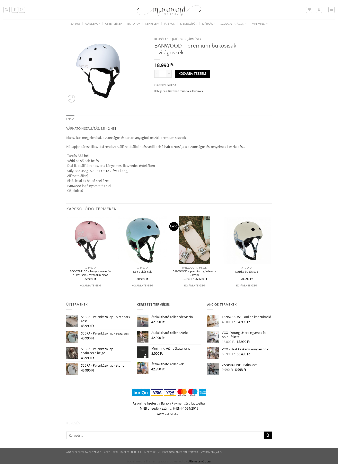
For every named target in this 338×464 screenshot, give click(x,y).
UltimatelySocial (199, 461)
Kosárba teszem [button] (90, 285)
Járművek (194, 39)
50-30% (75, 23)
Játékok (169, 23)
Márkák (207, 23)
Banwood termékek (179, 91)
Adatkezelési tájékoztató (84, 452)
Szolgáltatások (232, 23)
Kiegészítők (188, 23)
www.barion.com (169, 413)
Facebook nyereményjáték (180, 452)
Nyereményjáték (211, 452)
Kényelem (152, 23)
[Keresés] (6, 10)
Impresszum (152, 452)
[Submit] (268, 435)
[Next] (270, 256)
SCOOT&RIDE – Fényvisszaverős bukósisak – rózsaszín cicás (90, 273)
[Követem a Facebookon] (15, 10)
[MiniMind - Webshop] (169, 10)
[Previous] (66, 256)
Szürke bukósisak (246, 271)
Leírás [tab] (70, 119)
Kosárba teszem (192, 73)
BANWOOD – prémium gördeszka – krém (194, 273)
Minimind (258, 23)
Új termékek (113, 23)
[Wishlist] (309, 10)
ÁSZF (107, 452)
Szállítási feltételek (127, 452)
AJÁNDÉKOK (92, 23)
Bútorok (133, 23)
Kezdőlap (161, 39)
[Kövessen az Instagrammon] (22, 10)
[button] (319, 10)
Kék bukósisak (142, 271)
